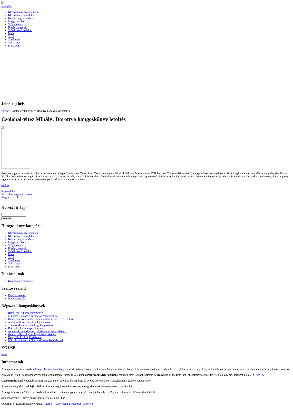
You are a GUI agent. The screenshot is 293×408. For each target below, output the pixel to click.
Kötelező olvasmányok (20, 281)
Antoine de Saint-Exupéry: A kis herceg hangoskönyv (37, 331)
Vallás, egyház (16, 42)
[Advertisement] (146, 74)
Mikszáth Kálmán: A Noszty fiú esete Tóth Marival (35, 340)
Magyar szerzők (9, 197)
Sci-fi (11, 36)
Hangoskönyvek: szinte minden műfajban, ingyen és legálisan (41, 319)
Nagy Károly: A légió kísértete (24, 337)
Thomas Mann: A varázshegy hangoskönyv (31, 325)
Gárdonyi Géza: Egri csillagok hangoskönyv (32, 334)
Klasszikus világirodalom (21, 15)
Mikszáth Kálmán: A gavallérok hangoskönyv (32, 315)
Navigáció (6, 6)
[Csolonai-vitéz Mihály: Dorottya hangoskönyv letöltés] (15, 167)
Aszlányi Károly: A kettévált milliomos (29, 322)
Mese (11, 33)
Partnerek (88, 403)
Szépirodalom (15, 24)
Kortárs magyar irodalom (21, 18)
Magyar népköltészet (19, 21)
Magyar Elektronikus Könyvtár (52, 369)
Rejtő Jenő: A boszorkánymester (25, 312)
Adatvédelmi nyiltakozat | (69, 403)
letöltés (5, 185)
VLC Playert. (256, 374)
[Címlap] (2, 3)
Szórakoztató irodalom (20, 30)
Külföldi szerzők (17, 295)
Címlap (5, 110)
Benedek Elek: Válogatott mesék (25, 328)
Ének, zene (14, 45)
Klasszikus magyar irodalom (23, 12)
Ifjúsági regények (17, 27)
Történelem (14, 39)
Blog (4, 354)
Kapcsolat (47, 403)
